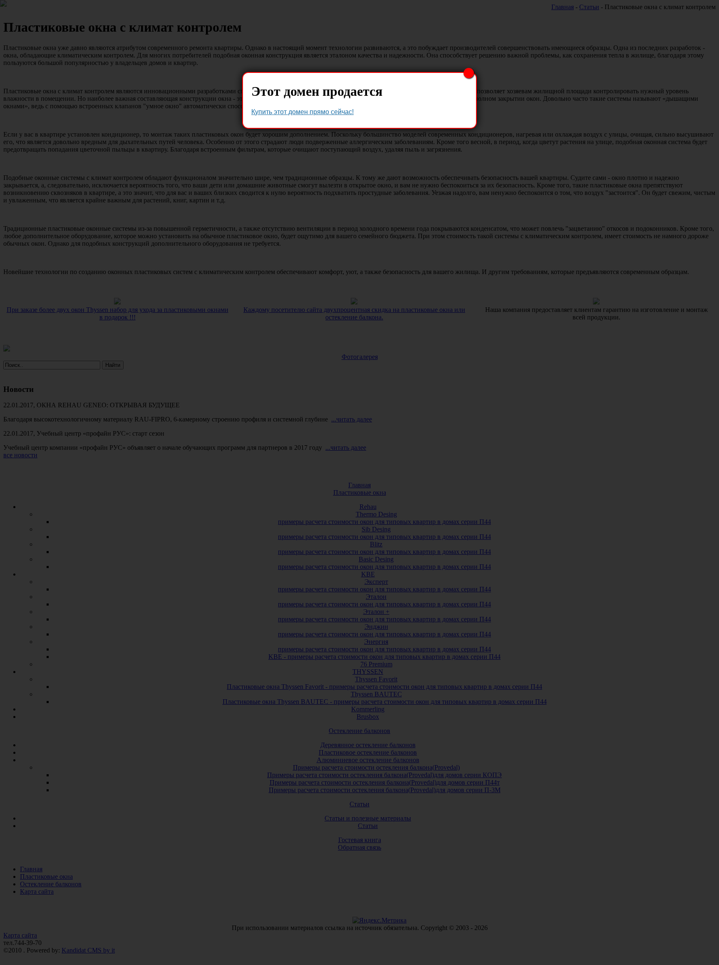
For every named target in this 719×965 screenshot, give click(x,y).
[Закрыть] (469, 73)
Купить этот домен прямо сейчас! (302, 111)
